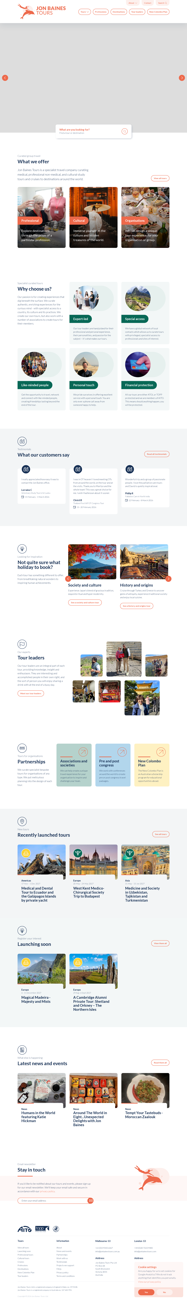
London (140, 1241)
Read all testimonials (157, 454)
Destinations (119, 12)
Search (162, 3)
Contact (147, 3)
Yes (146, 1292)
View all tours (93, 106)
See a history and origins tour (136, 606)
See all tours (161, 834)
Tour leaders (137, 12)
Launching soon (24, 1251)
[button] (5, 78)
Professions (100, 12)
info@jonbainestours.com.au (107, 1251)
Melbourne (102, 1241)
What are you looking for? (74, 129)
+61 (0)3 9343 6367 (104, 1248)
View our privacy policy (149, 1281)
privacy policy (47, 1191)
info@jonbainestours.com (145, 1251)
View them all (160, 943)
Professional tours (25, 1254)
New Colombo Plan (158, 12)
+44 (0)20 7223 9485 (143, 1248)
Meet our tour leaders (30, 693)
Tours (85, 12)
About (133, 3)
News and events (64, 1251)
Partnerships (62, 1254)
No (164, 1292)
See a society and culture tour (85, 602)
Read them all (160, 1062)
